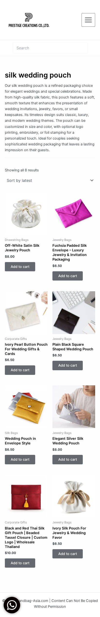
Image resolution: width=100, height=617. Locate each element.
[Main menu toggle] (88, 20)
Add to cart (20, 266)
